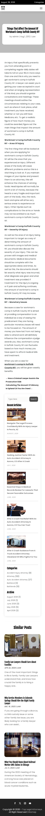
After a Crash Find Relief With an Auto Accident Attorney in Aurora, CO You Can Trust (21, 521)
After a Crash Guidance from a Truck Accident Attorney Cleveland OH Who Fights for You (22, 553)
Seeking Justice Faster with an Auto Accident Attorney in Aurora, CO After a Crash (21, 458)
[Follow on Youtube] (30, 803)
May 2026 (11, 607)
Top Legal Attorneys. (32, 809)
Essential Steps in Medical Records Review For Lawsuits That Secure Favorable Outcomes (22, 490)
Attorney (11, 576)
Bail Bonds (11, 586)
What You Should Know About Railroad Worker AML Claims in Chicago (19, 763)
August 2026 (12, 597)
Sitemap (32, 812)
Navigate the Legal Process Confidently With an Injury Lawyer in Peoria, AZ (22, 426)
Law (34, 36)
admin (15, 36)
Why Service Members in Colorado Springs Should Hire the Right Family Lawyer (19, 701)
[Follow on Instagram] (25, 803)
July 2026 (11, 600)
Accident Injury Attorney (17, 573)
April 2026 (11, 610)
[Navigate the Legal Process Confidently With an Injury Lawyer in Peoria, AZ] (16, 414)
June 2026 (11, 603)
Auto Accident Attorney (17, 579)
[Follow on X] (20, 803)
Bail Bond (11, 583)
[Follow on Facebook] (15, 803)
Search (34, 399)
